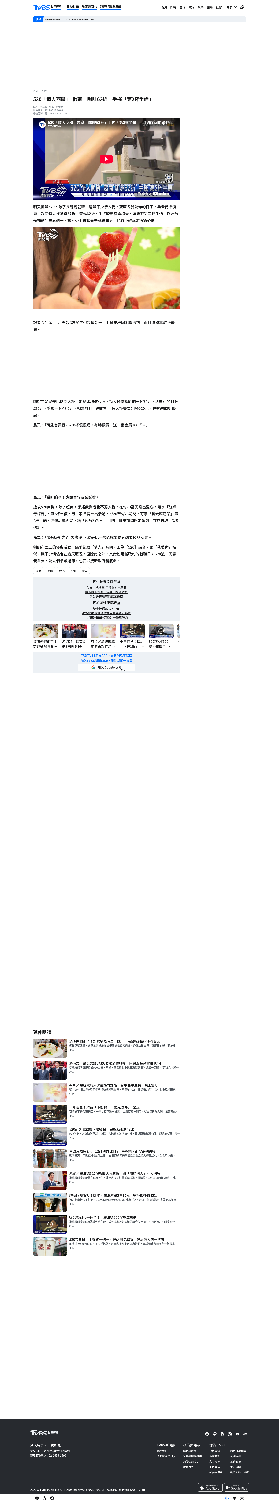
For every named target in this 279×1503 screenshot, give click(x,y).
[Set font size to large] (242, 1498)
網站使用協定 (191, 1461)
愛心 (62, 571)
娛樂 (201, 7)
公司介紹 (214, 1451)
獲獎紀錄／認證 (239, 1472)
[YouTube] (237, 1434)
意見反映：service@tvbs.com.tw (50, 1451)
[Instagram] (230, 1434)
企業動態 (214, 1456)
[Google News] (245, 1434)
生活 (182, 7)
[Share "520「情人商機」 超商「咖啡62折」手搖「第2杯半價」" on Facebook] (52, 1498)
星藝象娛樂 (216, 1472)
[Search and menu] (242, 7)
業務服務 (235, 1461)
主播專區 (214, 1467)
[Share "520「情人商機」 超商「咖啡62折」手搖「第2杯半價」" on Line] (37, 1498)
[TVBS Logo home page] (47, 7)
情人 (84, 571)
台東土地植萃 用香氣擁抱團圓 (106, 587)
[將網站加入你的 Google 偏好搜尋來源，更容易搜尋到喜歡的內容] (106, 667)
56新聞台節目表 (166, 1456)
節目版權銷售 (238, 1451)
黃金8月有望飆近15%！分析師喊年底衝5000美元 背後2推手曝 (83, 19)
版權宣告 (188, 1467)
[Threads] (222, 1434)
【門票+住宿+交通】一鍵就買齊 (106, 617)
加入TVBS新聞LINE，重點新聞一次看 (106, 660)
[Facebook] (207, 1434)
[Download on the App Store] (210, 1487)
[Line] (214, 1434)
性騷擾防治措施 (192, 1456)
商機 (50, 571)
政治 (191, 7)
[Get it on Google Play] (236, 1487)
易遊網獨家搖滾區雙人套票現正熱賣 (106, 613)
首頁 (164, 7)
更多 (230, 7)
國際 (210, 7)
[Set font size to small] (227, 1498)
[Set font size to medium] (234, 1498)
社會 (219, 7)
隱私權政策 (189, 1451)
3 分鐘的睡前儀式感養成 (106, 596)
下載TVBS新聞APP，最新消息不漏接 (106, 655)
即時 (173, 7)
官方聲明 (235, 1467)
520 (73, 571)
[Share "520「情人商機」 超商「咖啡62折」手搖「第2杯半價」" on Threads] (44, 1498)
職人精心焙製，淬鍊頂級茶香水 (106, 592)
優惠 (38, 571)
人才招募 (214, 1461)
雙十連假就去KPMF (106, 608)
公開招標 (235, 1456)
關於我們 (162, 1451)
